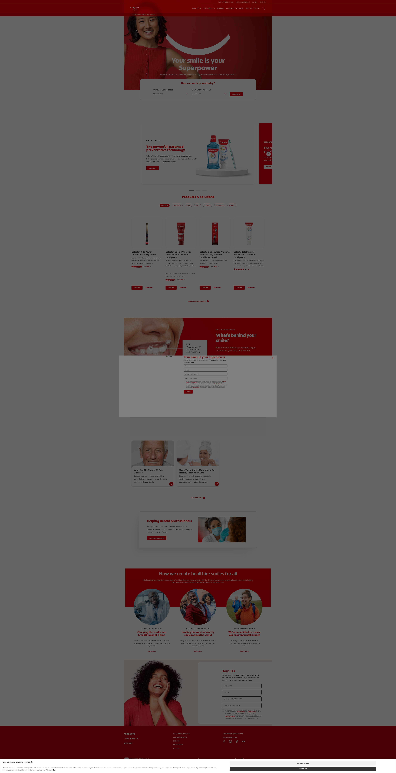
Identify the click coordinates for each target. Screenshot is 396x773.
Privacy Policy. (51, 770)
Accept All (303, 769)
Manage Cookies (303, 763)
